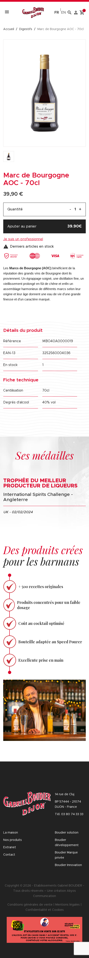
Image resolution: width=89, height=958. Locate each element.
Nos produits (12, 840)
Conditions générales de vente (29, 904)
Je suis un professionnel (23, 239)
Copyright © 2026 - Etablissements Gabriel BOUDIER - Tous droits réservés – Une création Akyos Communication (44, 891)
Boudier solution (66, 832)
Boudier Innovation (68, 865)
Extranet (9, 847)
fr (56, 12)
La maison (10, 832)
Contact (9, 854)
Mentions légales (67, 904)
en (63, 12)
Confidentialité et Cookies (44, 909)
